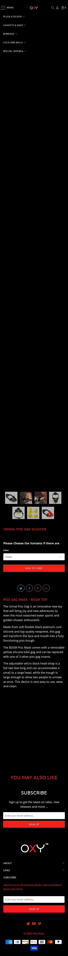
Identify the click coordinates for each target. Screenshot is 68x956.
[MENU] (1, 8)
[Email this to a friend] (46, 588)
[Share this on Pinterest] (37, 588)
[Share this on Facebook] (29, 588)
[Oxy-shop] (34, 8)
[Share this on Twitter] (21, 588)
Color (6, 550)
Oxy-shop (38, 933)
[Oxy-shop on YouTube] (33, 924)
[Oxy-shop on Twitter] (28, 924)
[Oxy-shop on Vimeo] (39, 924)
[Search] (53, 8)
